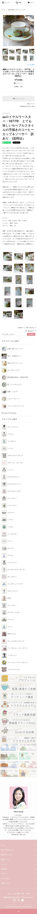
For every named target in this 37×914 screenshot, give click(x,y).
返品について (31, 103)
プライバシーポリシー (27, 897)
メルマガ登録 (16, 893)
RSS (22, 893)
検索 (19, 2)
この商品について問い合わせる (25, 327)
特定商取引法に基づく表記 (27, 106)
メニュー (7, 2)
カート (32, 2)
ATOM (28, 893)
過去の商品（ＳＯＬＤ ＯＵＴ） (17, 9)
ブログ (9, 893)
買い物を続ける (29, 331)
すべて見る (31, 64)
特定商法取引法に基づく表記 (12, 897)
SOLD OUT (19, 99)
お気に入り (19, 83)
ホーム (3, 9)
